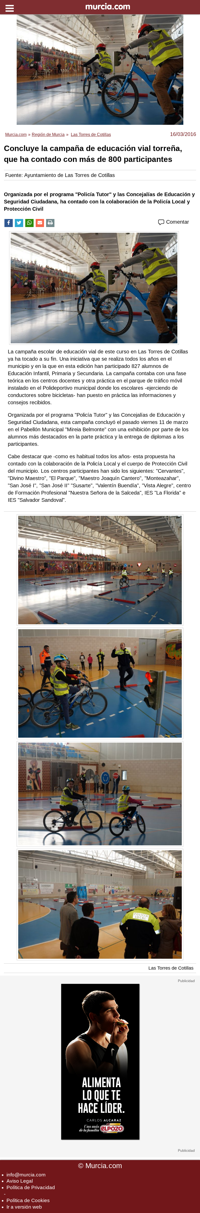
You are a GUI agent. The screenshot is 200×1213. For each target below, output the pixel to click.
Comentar (177, 222)
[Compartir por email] (40, 223)
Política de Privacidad (31, 1187)
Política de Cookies (28, 1200)
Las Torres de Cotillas (170, 968)
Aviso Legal (20, 1181)
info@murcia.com (26, 1174)
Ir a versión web (24, 1207)
